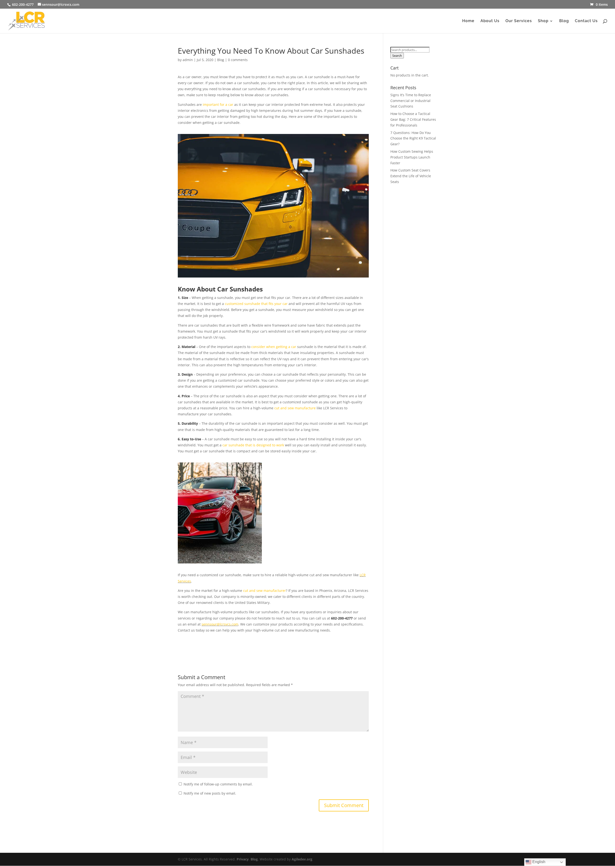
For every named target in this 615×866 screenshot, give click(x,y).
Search (397, 55)
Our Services (518, 21)
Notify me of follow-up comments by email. (218, 784)
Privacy (243, 859)
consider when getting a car (273, 346)
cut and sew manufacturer (264, 590)
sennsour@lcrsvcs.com (220, 624)
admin (188, 59)
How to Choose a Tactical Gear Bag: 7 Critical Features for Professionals (413, 119)
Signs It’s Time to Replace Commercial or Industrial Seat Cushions (410, 101)
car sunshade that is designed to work (253, 445)
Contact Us (586, 21)
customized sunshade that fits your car (256, 303)
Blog (564, 21)
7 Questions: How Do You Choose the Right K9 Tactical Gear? (413, 138)
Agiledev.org (302, 859)
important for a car (218, 104)
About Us (489, 21)
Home (468, 21)
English (538, 862)
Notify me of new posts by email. (210, 793)
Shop (543, 21)
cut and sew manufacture (295, 408)
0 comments (238, 59)
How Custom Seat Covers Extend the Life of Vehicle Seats (410, 176)
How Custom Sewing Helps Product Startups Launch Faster (411, 157)
